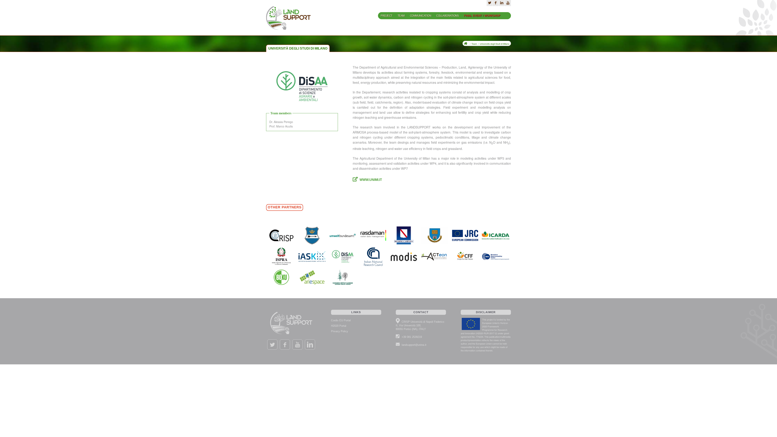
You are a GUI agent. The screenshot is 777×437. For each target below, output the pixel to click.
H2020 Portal (338, 325)
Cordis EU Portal (341, 320)
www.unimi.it (371, 179)
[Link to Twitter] (272, 344)
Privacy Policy (339, 331)
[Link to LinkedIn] (502, 3)
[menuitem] (386, 17)
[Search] (507, 15)
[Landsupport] (288, 20)
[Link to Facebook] (496, 3)
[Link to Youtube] (508, 3)
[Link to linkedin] (310, 344)
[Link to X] (490, 3)
